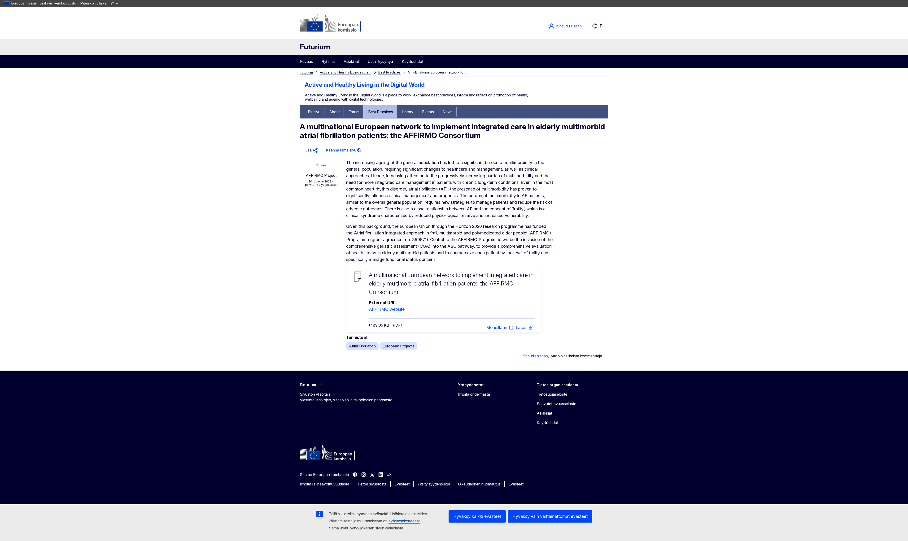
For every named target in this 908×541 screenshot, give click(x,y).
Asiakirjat (351, 61)
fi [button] (601, 25)
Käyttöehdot (412, 61)
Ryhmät (328, 61)
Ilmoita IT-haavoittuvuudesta (324, 484)
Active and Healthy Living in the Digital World (365, 84)
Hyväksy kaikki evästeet (477, 516)
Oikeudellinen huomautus (479, 484)
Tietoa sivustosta (372, 484)
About (334, 111)
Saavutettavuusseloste (556, 403)
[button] (311, 150)
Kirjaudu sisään (569, 26)
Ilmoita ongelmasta (474, 394)
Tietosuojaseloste (552, 394)
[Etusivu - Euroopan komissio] (338, 23)
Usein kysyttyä (380, 61)
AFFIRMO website (387, 309)
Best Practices (389, 72)
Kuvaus (306, 61)
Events (428, 111)
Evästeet (402, 484)
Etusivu (314, 111)
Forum (354, 111)
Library (407, 111)
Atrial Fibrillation (362, 346)
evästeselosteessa (404, 521)
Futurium (315, 47)
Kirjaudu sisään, (535, 356)
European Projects (398, 346)
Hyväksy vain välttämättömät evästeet (550, 516)
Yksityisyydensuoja (433, 484)
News (448, 111)
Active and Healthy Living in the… (345, 72)
